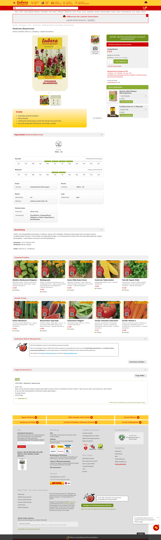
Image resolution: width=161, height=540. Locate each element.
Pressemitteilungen (87, 466)
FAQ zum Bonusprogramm (48, 353)
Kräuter (79, 11)
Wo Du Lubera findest (88, 463)
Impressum (118, 451)
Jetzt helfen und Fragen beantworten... (29, 529)
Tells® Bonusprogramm (24, 497)
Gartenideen (44, 11)
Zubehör (143, 11)
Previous (15, 268)
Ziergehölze (90, 11)
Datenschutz (118, 454)
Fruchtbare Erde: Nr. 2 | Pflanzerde (131, 106)
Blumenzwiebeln (105, 11)
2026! (21, 11)
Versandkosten (111, 82)
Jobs (83, 469)
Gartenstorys (21, 505)
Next (146, 268)
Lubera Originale (28, 11)
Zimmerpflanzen (126, 11)
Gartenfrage (66, 503)
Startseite (15, 25)
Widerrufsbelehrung (120, 461)
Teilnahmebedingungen (70, 353)
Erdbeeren (61, 11)
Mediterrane (68, 11)
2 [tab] (51, 93)
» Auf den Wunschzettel (114, 66)
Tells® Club (21, 494)
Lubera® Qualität (87, 433)
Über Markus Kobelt (88, 458)
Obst (50, 11)
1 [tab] (49, 93)
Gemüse (113, 11)
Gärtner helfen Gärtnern (25, 499)
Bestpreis (37, 11)
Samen (119, 11)
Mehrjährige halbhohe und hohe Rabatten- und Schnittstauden (58, 25)
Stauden (97, 11)
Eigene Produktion (87, 441)
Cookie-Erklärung (120, 459)
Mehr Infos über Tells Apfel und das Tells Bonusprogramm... (98, 509)
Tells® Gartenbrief (23, 507)
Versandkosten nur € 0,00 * (58, 477)
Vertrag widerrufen (120, 464)
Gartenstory (72, 502)
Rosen (84, 11)
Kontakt (84, 471)
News (16, 11)
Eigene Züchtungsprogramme (91, 438)
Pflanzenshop (22, 25)
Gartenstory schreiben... (137, 362)
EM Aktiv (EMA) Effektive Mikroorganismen (128, 92)
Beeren (55, 11)
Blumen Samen (37, 25)
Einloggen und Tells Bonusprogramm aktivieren (97, 505)
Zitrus (74, 11)
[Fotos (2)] (95, 40)
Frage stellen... (140, 375)
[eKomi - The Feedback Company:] (122, 437)
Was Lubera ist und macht (89, 461)
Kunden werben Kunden (25, 502)
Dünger (138, 11)
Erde (133, 11)
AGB (116, 456)
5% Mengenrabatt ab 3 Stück (90, 436)
